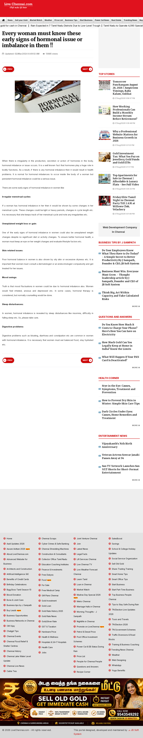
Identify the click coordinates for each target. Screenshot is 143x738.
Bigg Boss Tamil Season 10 (18, 589)
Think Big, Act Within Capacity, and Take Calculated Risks (120, 296)
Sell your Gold (21, 20)
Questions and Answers (87, 666)
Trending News (130, 20)
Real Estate (116, 20)
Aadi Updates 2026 (15, 544)
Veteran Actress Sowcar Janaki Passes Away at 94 (121, 456)
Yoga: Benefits (118, 670)
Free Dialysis (47, 575)
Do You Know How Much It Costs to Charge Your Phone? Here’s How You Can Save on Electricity (119, 329)
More (135, 306)
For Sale (45, 585)
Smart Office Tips (119, 579)
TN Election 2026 (119, 624)
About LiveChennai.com (17, 554)
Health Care (47, 647)
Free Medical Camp (50, 590)
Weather (48, 20)
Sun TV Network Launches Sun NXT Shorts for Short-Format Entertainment (121, 469)
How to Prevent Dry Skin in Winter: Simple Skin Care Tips (121, 402)
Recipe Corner (83, 672)
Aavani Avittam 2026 (16, 549)
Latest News (82, 549)
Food (44, 580)
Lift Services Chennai (86, 559)
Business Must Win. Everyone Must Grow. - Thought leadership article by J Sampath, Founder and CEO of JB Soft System (120, 278)
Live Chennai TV (84, 564)
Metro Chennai (83, 601)
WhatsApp (116, 665)
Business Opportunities (17, 615)
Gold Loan (46, 606)
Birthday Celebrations (16, 584)
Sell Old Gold (117, 564)
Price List (58, 20)
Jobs (43, 652)
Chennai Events (13, 636)
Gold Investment (49, 601)
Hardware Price (48, 632)
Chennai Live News (15, 666)
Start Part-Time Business (122, 589)
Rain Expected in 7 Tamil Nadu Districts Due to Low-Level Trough (50, 25)
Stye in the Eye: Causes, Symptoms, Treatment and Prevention (118, 389)
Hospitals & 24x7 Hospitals (53, 642)
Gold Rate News (49, 616)
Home (9, 538)
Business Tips (71, 20)
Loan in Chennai (83, 584)
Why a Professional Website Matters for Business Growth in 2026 (125, 136)
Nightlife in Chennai (85, 621)
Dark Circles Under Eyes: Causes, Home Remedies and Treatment (119, 415)
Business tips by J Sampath (19, 605)
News (10, 20)
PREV (9, 69)
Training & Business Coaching (125, 644)
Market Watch (36, 20)
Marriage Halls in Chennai (88, 606)
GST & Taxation (48, 626)
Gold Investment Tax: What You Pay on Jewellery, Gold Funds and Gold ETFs (126, 158)
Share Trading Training (122, 569)
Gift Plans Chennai (49, 595)
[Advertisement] (89, 7)
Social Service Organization (124, 558)
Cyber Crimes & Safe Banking (55, 544)
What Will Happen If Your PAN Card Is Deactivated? (120, 358)
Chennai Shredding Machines (55, 549)
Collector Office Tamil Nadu (54, 559)
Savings (115, 544)
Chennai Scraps (48, 538)
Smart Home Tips (119, 574)
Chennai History (13, 651)
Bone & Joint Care (14, 600)
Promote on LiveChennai (88, 626)
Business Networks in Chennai (20, 621)
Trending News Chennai (122, 650)
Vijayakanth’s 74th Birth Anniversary (117, 445)
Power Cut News (102, 20)
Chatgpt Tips (12, 631)
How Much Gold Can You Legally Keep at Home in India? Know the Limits (117, 346)
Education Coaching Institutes (55, 564)
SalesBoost (116, 538)
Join (78, 544)
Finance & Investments (51, 569)
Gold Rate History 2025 (52, 611)
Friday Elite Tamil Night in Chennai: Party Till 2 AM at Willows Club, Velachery (124, 203)
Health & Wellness (49, 637)
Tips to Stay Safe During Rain (125, 604)
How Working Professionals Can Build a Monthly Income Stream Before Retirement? (125, 112)
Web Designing (118, 660)
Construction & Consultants (53, 554)
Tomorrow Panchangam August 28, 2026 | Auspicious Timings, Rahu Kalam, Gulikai (125, 87)
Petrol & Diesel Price (86, 632)
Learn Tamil (81, 579)
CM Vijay (10, 626)
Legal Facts (81, 554)
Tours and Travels (120, 619)
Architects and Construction (19, 569)
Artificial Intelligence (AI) (17, 574)
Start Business (86, 20)
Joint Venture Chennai (86, 538)
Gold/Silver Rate (49, 621)
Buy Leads (11, 610)
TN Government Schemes (123, 629)
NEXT (85, 69)
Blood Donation (13, 595)
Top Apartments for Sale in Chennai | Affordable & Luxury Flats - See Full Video (126, 180)
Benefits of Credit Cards (17, 579)
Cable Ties (11, 671)
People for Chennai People (89, 661)
